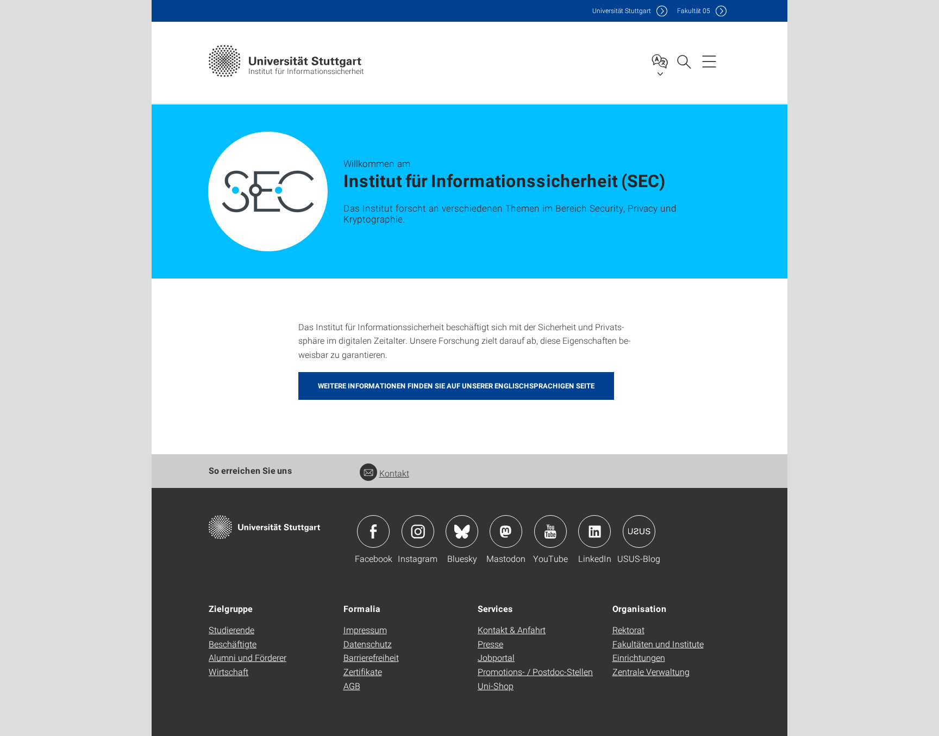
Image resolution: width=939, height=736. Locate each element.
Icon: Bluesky (462, 531)
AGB (351, 685)
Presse (490, 644)
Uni (621, 11)
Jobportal (496, 657)
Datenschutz (367, 644)
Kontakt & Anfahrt (512, 629)
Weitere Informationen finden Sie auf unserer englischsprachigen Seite (456, 386)
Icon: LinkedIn (594, 531)
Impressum (365, 629)
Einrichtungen (638, 657)
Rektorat (628, 629)
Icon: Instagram (418, 531)
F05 (693, 11)
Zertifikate (362, 671)
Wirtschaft (228, 671)
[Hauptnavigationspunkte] (709, 61)
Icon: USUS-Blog (639, 531)
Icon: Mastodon (506, 531)
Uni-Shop (496, 685)
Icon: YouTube (550, 531)
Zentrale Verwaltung (651, 671)
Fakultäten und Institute (658, 644)
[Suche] (683, 61)
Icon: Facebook (373, 531)
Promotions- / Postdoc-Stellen (535, 671)
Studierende (231, 629)
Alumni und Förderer (247, 657)
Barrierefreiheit (371, 657)
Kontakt (394, 473)
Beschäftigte (232, 644)
